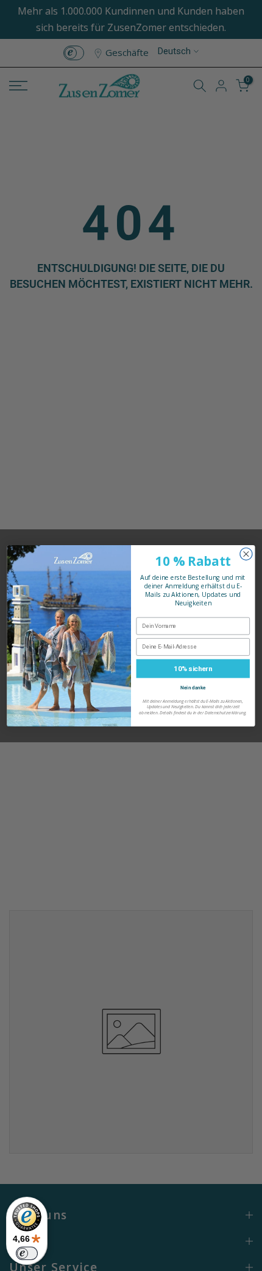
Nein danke (192, 686)
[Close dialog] (246, 554)
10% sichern (193, 668)
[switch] (27, 1253)
